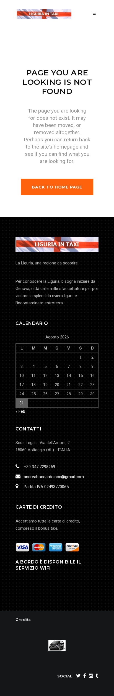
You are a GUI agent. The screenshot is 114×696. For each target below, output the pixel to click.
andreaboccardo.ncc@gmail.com (54, 476)
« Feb (20, 411)
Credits (23, 619)
